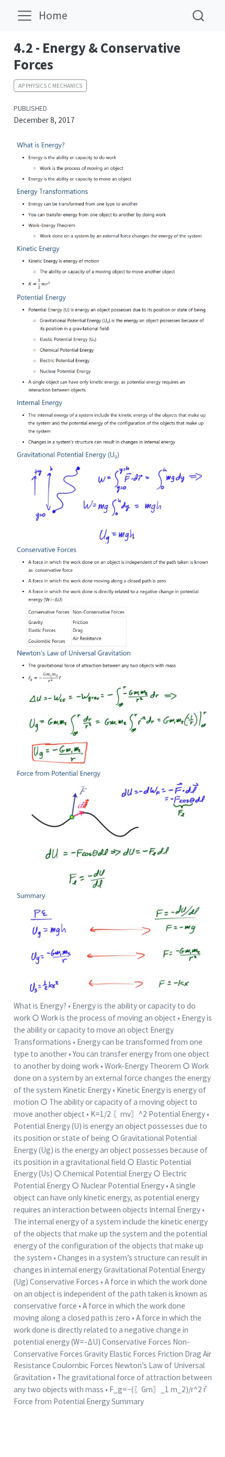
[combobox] (198, 15)
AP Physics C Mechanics (50, 85)
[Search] (198, 15)
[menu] (24, 16)
